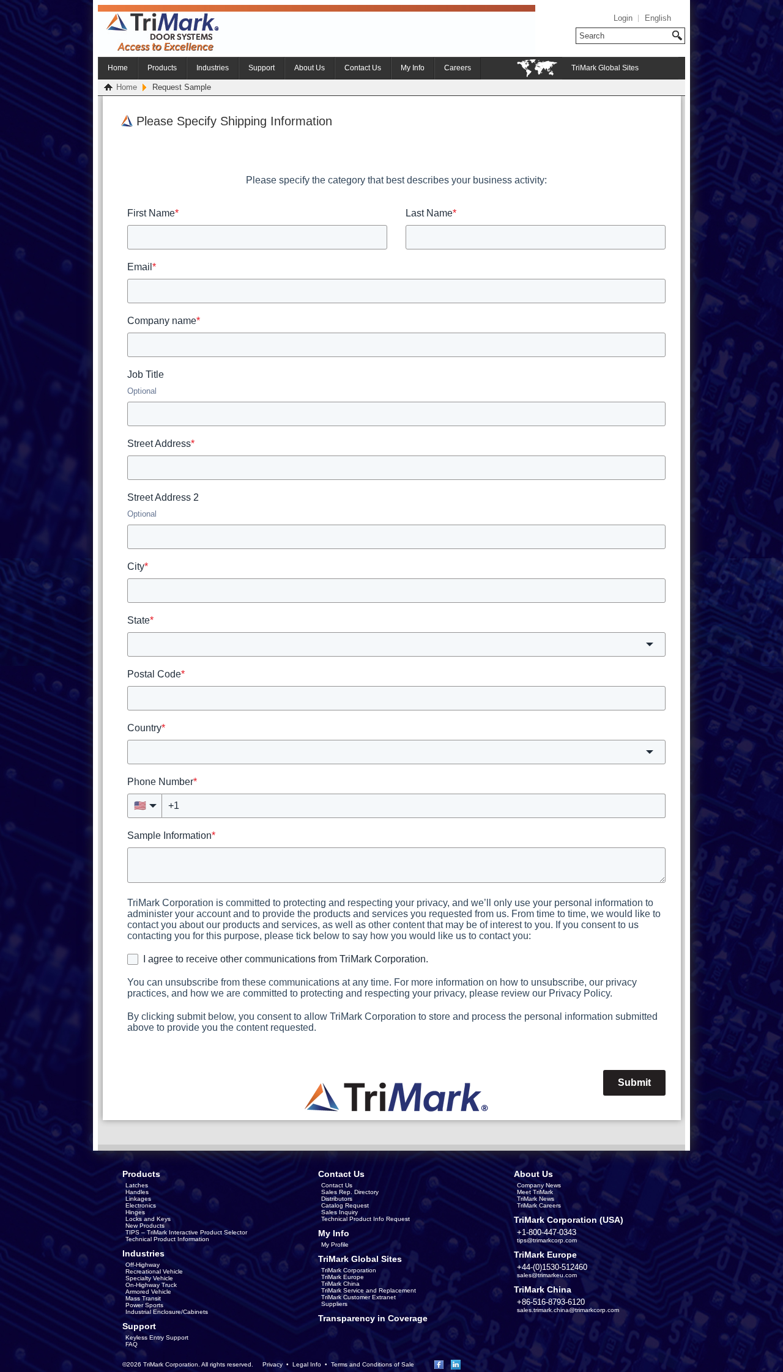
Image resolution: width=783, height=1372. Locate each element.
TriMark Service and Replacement (368, 1290)
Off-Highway (142, 1264)
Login (623, 18)
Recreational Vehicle (154, 1271)
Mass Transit (143, 1298)
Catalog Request (345, 1205)
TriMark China (340, 1283)
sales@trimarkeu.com (547, 1275)
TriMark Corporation (348, 1270)
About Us (309, 68)
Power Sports (144, 1305)
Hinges (135, 1212)
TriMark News (535, 1198)
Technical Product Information (167, 1239)
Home (118, 68)
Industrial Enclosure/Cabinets (166, 1311)
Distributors (336, 1198)
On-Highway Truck (151, 1285)
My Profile (335, 1244)
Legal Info (306, 1364)
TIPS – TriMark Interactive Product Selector (186, 1232)
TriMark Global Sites (605, 68)
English (658, 18)
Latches (136, 1185)
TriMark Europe (342, 1277)
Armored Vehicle (148, 1291)
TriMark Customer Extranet (358, 1297)
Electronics (140, 1205)
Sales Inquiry (339, 1212)
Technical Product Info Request (365, 1218)
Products (162, 68)
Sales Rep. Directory (350, 1192)
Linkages (138, 1198)
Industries (212, 68)
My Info (413, 68)
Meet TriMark (535, 1192)
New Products (145, 1225)
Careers (457, 68)
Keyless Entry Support (156, 1337)
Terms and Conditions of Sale (372, 1364)
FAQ (131, 1344)
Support (261, 68)
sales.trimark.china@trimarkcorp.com (568, 1310)
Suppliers (334, 1303)
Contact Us (362, 68)
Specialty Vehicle (149, 1278)
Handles (137, 1192)
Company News (539, 1185)
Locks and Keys (148, 1218)
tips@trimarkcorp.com (547, 1240)
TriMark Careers (539, 1205)
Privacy (272, 1364)
